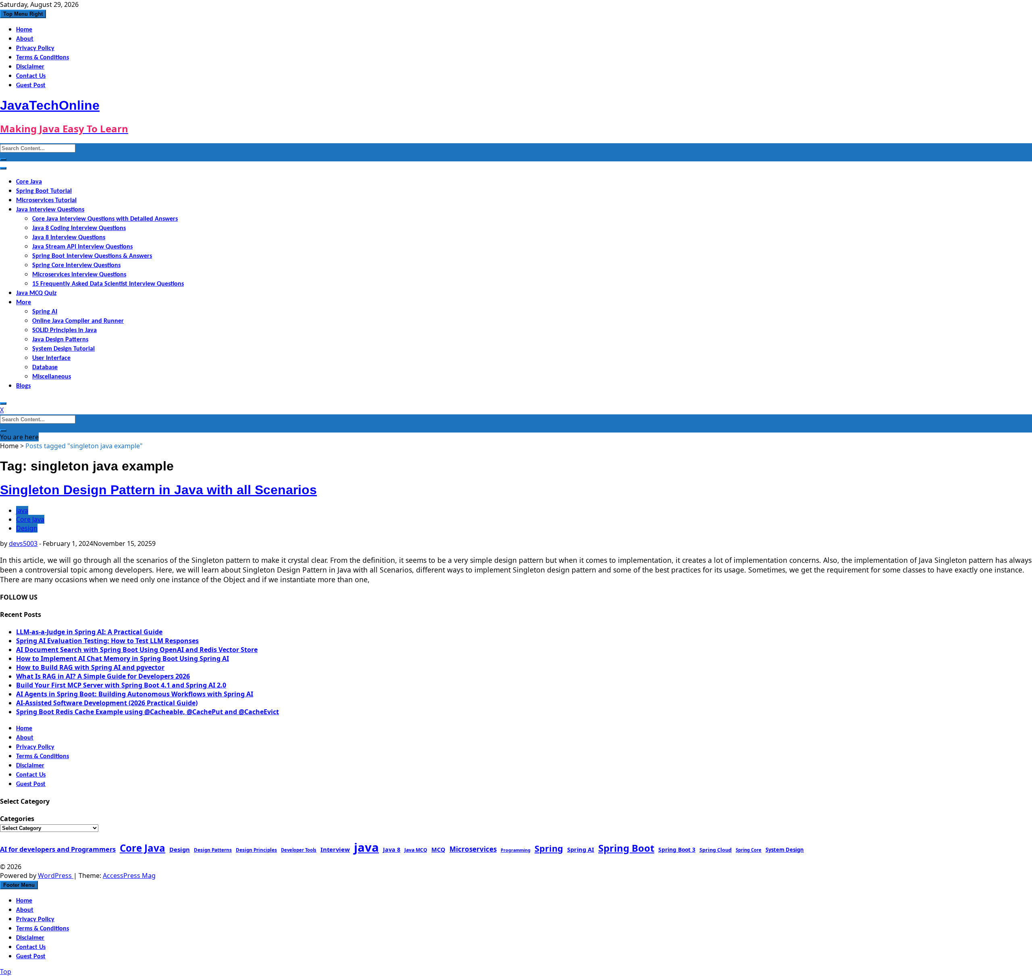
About (24, 39)
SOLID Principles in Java (64, 330)
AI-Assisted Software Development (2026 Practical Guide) (107, 702)
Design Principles (256, 849)
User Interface (51, 358)
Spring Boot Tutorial (44, 191)
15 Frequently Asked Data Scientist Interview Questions (108, 284)
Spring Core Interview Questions (76, 265)
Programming (516, 850)
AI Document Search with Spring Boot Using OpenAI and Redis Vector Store (137, 649)
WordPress (55, 875)
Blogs (23, 386)
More (23, 302)
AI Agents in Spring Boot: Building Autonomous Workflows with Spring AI (134, 694)
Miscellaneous (51, 377)
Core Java (29, 182)
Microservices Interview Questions (79, 275)
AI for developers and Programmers (58, 849)
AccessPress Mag (129, 875)
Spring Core (749, 850)
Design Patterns (213, 849)
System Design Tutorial (63, 349)
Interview (335, 849)
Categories (17, 818)
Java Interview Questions (50, 210)
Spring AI (44, 312)
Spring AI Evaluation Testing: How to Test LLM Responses (107, 640)
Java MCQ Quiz (36, 293)
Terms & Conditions (42, 57)
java (22, 510)
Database (45, 367)
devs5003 (23, 543)
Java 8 (391, 849)
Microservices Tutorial (46, 200)
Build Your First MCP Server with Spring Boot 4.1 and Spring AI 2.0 (121, 685)
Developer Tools (298, 850)
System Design (785, 849)
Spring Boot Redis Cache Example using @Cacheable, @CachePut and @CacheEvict (147, 711)
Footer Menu (19, 885)
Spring (549, 848)
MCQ (438, 849)
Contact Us (31, 76)
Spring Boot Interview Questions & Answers (92, 256)
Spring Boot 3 (676, 849)
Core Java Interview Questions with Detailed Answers (105, 219)
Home (24, 30)
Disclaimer (30, 67)
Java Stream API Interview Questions (82, 247)
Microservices (473, 849)
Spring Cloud (715, 849)
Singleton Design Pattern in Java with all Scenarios (158, 490)
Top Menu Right (23, 14)
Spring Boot (626, 848)
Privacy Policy (35, 48)
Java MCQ (415, 849)
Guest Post (31, 85)
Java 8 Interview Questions (68, 237)
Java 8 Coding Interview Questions (79, 228)
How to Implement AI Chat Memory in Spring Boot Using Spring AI (122, 658)
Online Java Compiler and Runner (78, 321)
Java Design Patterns (60, 339)
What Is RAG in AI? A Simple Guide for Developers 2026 (103, 676)
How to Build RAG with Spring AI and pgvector (90, 667)
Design (26, 528)
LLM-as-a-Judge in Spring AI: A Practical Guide (89, 631)
